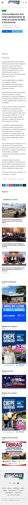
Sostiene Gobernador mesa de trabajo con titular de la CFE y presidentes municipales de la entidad (13, 245)
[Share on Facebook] (7, 31)
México (22, 488)
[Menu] (3, 2)
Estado (4, 10)
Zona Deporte (9, 492)
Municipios (16, 488)
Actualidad (18, 492)
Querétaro (21, 179)
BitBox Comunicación (15, 500)
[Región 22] (14, 2)
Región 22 (5, 25)
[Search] (25, 2)
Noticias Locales (12, 179)
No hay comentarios (8, 27)
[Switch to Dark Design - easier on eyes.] (23, 2)
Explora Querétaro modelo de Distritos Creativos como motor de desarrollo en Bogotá (12, 221)
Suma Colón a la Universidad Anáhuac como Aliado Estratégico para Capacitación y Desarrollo (13, 269)
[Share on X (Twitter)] (18, 31)
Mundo (5, 490)
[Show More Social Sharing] (24, 31)
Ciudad (10, 488)
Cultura (20, 490)
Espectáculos (13, 490)
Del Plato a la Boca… (14, 495)
